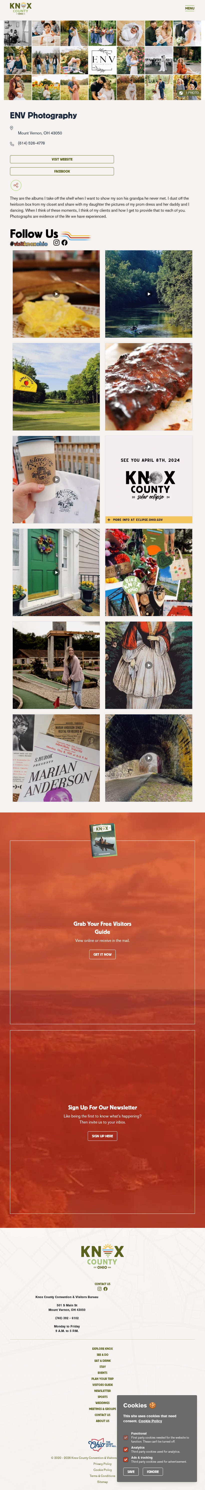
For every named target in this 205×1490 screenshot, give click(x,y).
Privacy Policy (103, 1464)
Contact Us (102, 1284)
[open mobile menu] (189, 8)
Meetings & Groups (102, 1409)
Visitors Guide (102, 1385)
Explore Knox (102, 1349)
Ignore (153, 1471)
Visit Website (62, 159)
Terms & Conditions (102, 1476)
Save (131, 1471)
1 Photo (192, 93)
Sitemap (102, 1482)
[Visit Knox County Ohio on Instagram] (56, 243)
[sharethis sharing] (62, 185)
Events (102, 1373)
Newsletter (102, 1391)
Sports (103, 1397)
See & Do (102, 1355)
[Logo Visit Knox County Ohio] (21, 8)
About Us (102, 1421)
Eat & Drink (102, 1361)
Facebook (62, 171)
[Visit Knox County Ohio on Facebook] (64, 243)
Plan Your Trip (103, 1379)
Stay (103, 1367)
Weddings (103, 1403)
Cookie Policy (150, 1421)
